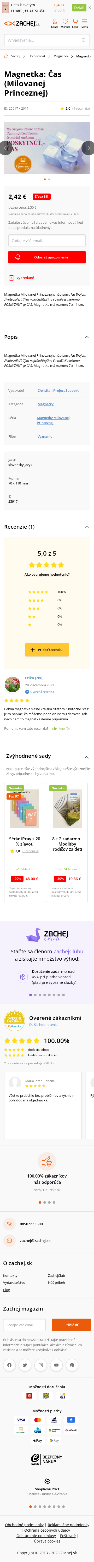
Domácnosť (36, 56)
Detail (79, 7)
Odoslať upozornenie (51, 257)
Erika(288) (34, 677)
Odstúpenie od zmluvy (36, 1535)
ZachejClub (56, 1275)
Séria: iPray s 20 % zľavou (24, 841)
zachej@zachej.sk (35, 1240)
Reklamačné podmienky (68, 1524)
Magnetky (61, 56)
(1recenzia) (81, 108)
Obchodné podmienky (24, 1524)
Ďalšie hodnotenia (43, 1024)
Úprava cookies (47, 1541)
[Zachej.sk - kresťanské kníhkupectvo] (22, 24)
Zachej (15, 56)
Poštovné (68, 1535)
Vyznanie (45, 436)
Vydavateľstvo (14, 1282)
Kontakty (10, 1275)
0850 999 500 (31, 1223)
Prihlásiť (71, 1324)
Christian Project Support (58, 390)
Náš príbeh (56, 1282)
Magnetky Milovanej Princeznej (53, 420)
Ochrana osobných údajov (47, 1530)
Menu (84, 27)
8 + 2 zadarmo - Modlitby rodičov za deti (67, 844)
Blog (6, 1289)
